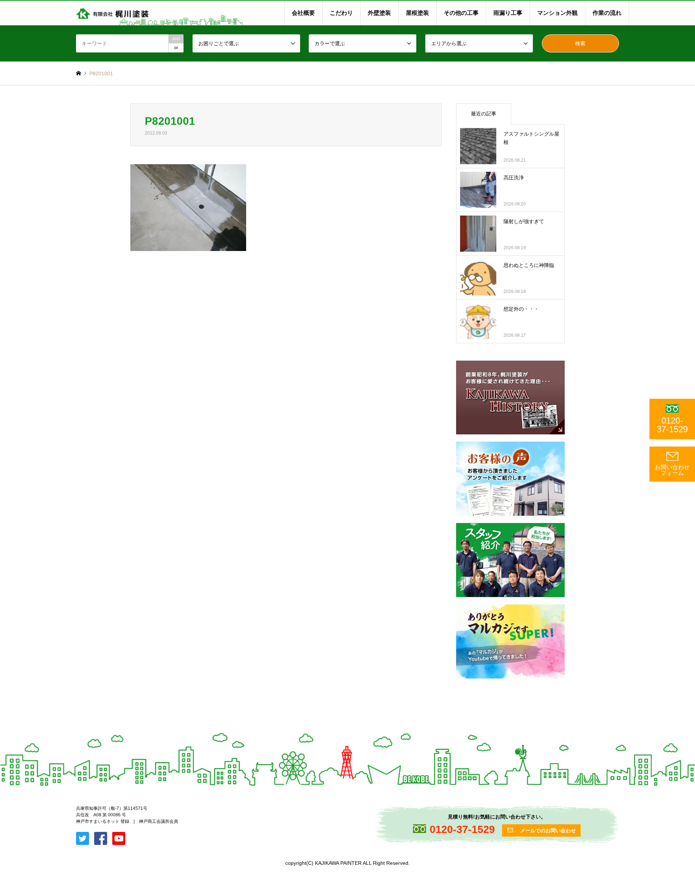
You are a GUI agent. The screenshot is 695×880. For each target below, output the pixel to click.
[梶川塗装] (112, 13)
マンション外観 (557, 13)
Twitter (2, 806)
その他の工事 (461, 13)
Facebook (11, 806)
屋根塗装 (417, 13)
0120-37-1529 (672, 425)
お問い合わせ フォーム (672, 470)
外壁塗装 (379, 13)
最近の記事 (483, 113)
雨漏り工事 (507, 13)
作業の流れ (607, 13)
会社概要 (303, 13)
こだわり (341, 13)
